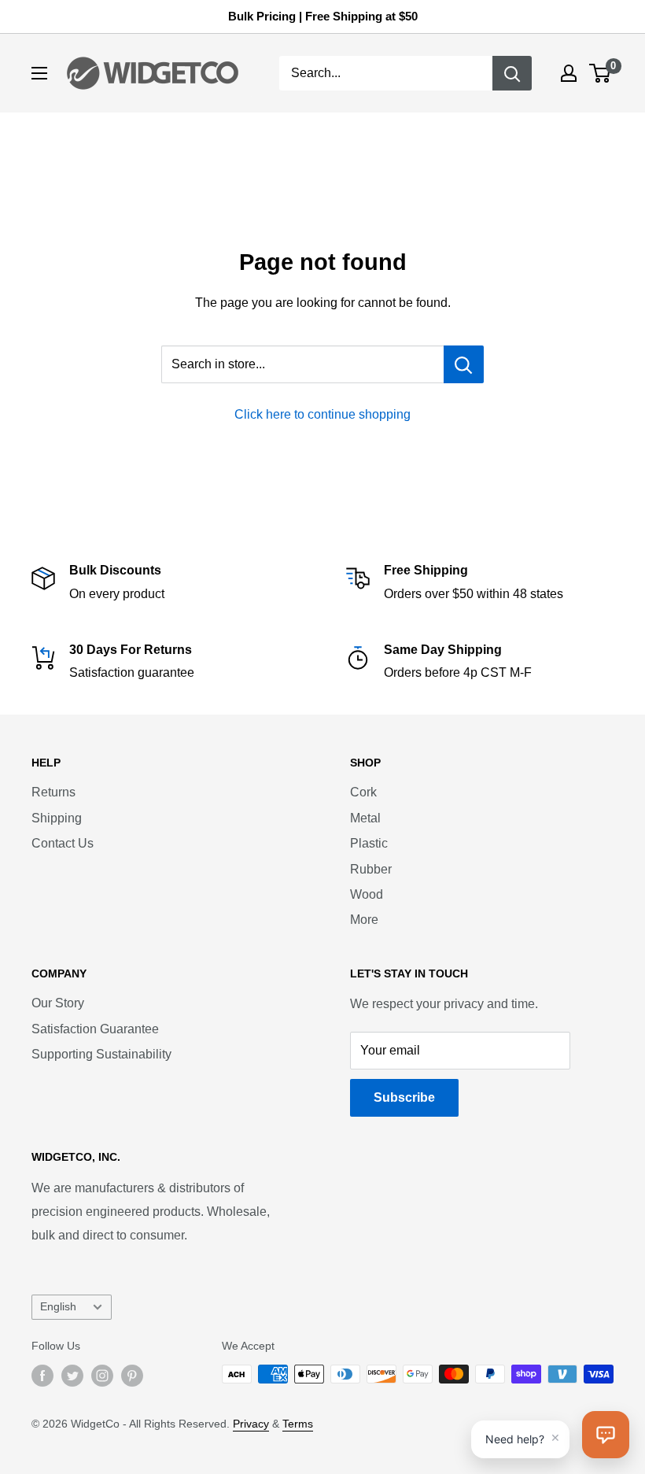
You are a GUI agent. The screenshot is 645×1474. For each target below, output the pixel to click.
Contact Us (62, 843)
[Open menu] (39, 73)
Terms (297, 1423)
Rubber (371, 869)
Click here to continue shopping (322, 414)
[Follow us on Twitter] (72, 1376)
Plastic (369, 843)
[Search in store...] (464, 364)
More (364, 919)
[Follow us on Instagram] (102, 1376)
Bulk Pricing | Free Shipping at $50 (323, 16)
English (58, 1307)
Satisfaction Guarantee (95, 1029)
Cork (363, 792)
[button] (605, 1434)
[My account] (569, 73)
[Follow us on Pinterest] (132, 1376)
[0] (600, 73)
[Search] (512, 73)
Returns (53, 792)
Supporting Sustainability (101, 1054)
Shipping (56, 818)
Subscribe (404, 1097)
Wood (366, 894)
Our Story (57, 1003)
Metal (365, 818)
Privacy (251, 1423)
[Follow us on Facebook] (42, 1376)
